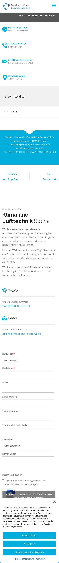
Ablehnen (30, 543)
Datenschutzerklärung (24, 559)
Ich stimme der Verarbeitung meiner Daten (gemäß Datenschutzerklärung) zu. (25, 482)
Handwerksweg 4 (16, 76)
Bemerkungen (9, 453)
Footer (47, 179)
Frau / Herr (8, 353)
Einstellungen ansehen (29, 552)
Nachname (8, 368)
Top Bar (13, 179)
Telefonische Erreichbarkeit (15, 425)
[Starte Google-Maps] (5, 77)
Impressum (40, 559)
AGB (21, 15)
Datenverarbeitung (12, 474)
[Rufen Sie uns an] (4, 45)
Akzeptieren (29, 535)
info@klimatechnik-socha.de (20, 60)
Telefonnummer (10, 410)
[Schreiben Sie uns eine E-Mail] (4, 61)
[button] (54, 501)
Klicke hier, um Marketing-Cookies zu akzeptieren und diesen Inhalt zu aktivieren (28, 496)
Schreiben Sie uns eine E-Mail (20, 63)
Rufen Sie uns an (15, 47)
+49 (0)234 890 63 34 (17, 44)
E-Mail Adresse (10, 396)
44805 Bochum (15, 79)
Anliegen (7, 439)
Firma (5, 382)
